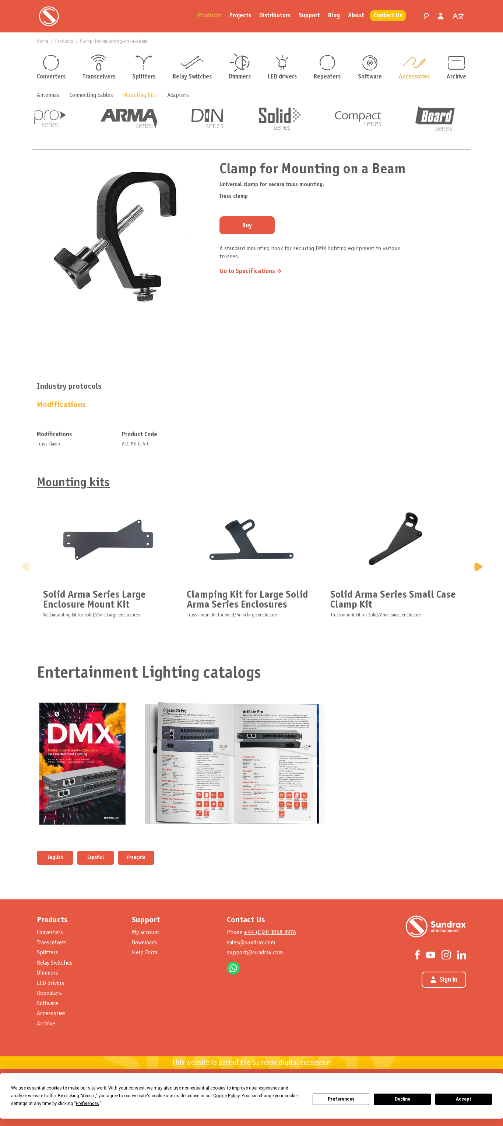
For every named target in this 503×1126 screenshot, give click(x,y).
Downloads (144, 942)
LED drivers (282, 77)
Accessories (414, 77)
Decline (402, 1099)
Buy (247, 226)
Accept (463, 1099)
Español (95, 857)
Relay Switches (192, 77)
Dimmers (240, 77)
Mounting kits (140, 95)
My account (145, 932)
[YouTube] (430, 954)
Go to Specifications (247, 271)
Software (370, 77)
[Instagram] (446, 955)
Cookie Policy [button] (226, 1095)
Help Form (144, 952)
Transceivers (98, 77)
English (55, 857)
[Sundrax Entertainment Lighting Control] (49, 16)
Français (136, 857)
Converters (51, 77)
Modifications (61, 405)
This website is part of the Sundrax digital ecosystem (252, 1063)
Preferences (341, 1099)
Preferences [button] (87, 1103)
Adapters (178, 95)
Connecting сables (91, 95)
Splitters (143, 77)
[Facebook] (417, 955)
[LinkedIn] (461, 955)
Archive (456, 77)
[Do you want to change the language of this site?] (458, 16)
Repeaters (327, 77)
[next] (478, 567)
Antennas (48, 95)
